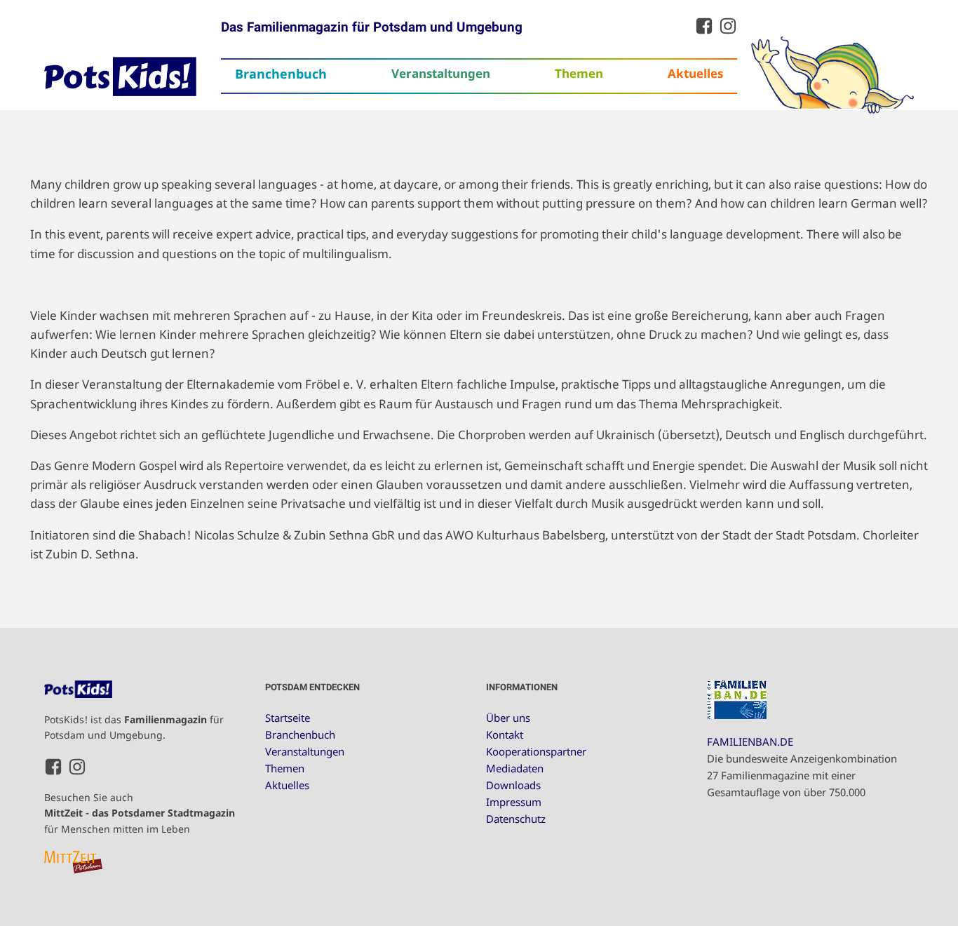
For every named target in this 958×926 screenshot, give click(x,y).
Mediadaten (515, 768)
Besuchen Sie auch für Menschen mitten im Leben (139, 813)
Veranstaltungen (440, 73)
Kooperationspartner (536, 751)
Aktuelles (695, 73)
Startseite (287, 718)
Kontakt (504, 734)
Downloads (513, 785)
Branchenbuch (281, 73)
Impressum (513, 802)
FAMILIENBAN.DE (750, 741)
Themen (579, 73)
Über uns (508, 718)
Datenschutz (516, 819)
